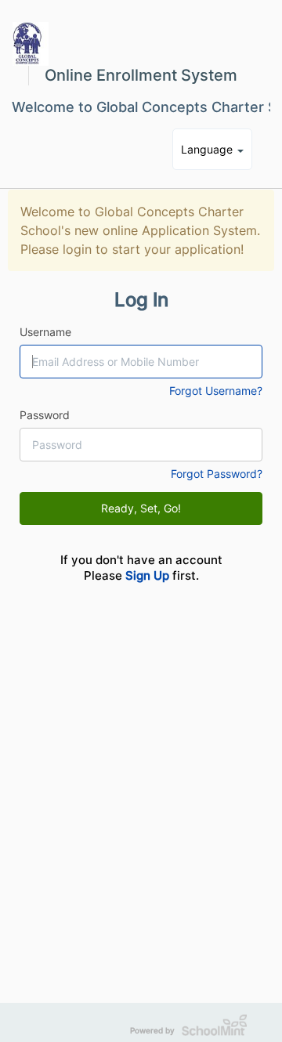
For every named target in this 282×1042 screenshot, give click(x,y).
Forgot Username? (215, 390)
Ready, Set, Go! (141, 508)
